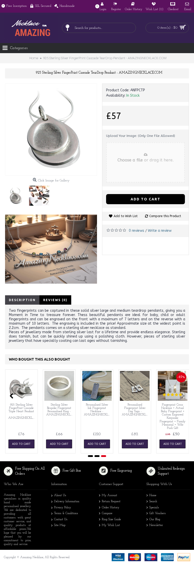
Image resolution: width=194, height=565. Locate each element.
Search (153, 501)
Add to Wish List (126, 216)
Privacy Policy (62, 507)
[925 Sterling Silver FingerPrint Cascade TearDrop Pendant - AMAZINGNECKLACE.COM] (51, 129)
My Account (109, 495)
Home (152, 495)
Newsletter (156, 525)
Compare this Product (165, 216)
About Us (60, 495)
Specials (154, 507)
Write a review (160, 230)
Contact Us (60, 519)
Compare (107, 513)
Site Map (59, 525)
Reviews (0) (55, 300)
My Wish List (111, 525)
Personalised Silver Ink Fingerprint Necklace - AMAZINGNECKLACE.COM (98, 409)
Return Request (111, 501)
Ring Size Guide (111, 519)
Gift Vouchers (157, 513)
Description (22, 300)
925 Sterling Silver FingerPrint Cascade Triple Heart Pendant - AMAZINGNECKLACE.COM (22, 411)
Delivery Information (66, 501)
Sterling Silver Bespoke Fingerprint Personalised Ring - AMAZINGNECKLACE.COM (60, 409)
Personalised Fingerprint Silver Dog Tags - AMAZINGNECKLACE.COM (136, 409)
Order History (110, 507)
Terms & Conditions (66, 513)
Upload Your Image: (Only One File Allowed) (140, 136)
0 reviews (136, 230)
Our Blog (154, 519)
